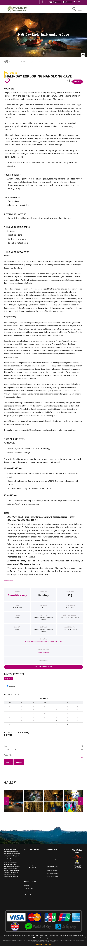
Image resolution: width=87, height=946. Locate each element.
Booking (19, 762)
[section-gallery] (83, 55)
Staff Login (26, 891)
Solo (56, 641)
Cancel (9, 762)
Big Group (27, 641)
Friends (52, 641)
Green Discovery (17, 595)
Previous (6, 801)
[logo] (17, 9)
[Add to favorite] (7, 81)
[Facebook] (69, 81)
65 (68, 595)
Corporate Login (28, 894)
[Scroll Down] (43, 53)
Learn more (48, 944)
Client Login (27, 885)
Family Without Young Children (40, 641)
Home (11, 62)
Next (80, 801)
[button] (55, 2)
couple (60, 641)
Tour (17, 62)
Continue (39, 944)
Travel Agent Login (29, 888)
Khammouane (43, 652)
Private (13, 686)
